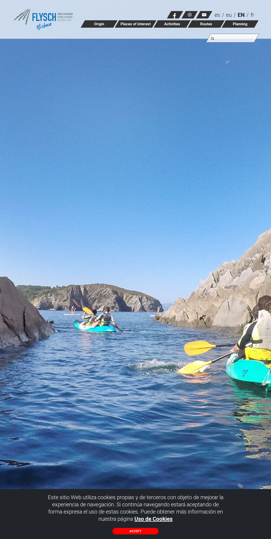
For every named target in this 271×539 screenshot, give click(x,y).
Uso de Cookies (153, 519)
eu (229, 15)
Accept (135, 531)
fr (252, 15)
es (217, 15)
